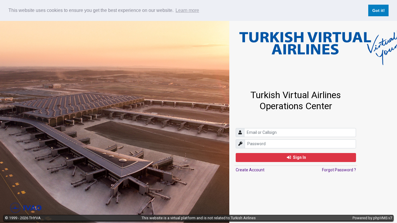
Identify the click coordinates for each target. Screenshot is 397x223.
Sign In (299, 157)
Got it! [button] (378, 10)
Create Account (250, 170)
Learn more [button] (187, 10)
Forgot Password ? (339, 170)
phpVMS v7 (382, 218)
